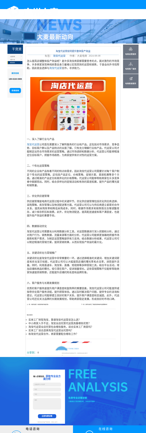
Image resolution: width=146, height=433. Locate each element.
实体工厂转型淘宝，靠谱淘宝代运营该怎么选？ (54, 319)
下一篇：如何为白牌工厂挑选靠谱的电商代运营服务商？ (94, 304)
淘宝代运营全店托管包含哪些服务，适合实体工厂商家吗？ (60, 327)
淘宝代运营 (59, 56)
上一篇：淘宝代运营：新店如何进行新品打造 (37, 304)
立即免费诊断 (47, 416)
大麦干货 (12, 59)
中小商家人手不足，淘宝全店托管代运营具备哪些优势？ (59, 323)
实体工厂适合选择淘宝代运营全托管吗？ (50, 330)
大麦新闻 (12, 56)
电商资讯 (12, 62)
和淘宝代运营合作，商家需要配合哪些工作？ (53, 334)
